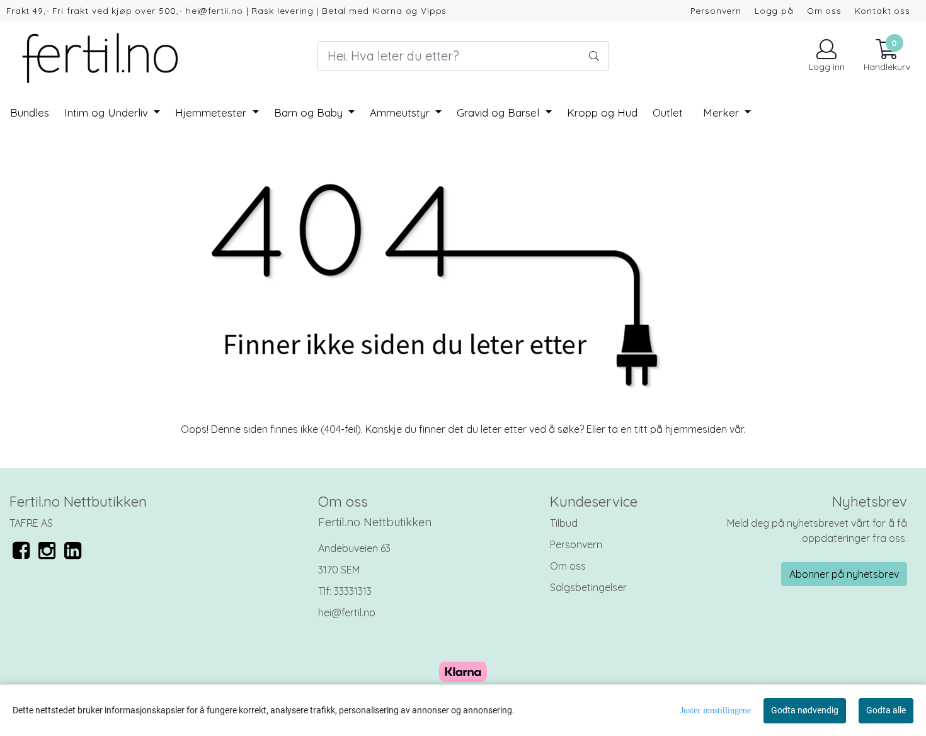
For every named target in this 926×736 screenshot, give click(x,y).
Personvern (716, 10)
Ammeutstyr (401, 112)
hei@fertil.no (346, 612)
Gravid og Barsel (499, 112)
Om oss (824, 10)
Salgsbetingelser (588, 587)
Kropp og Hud (602, 112)
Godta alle (886, 710)
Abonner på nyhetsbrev (844, 574)
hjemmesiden (696, 429)
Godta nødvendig (804, 710)
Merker (722, 112)
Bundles (29, 112)
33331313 (353, 591)
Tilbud (564, 523)
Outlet (668, 112)
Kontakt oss (882, 10)
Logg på (774, 10)
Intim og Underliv (107, 112)
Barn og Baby (310, 112)
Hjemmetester (212, 112)
